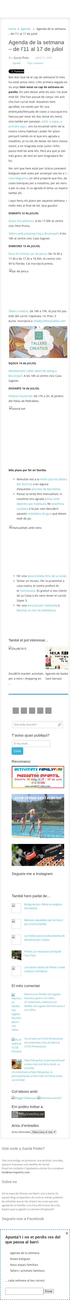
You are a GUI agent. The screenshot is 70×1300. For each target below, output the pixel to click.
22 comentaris (37, 1076)
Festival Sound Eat (20, 396)
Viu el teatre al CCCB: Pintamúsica (43, 1038)
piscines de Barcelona (46, 489)
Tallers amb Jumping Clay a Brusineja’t (33, 233)
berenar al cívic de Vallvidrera (36, 610)
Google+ (40, 711)
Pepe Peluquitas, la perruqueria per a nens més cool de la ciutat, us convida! (44, 1064)
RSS (48, 711)
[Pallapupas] (24, 1098)
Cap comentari (35, 63)
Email (24, 711)
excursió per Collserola (42, 605)
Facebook (32, 711)
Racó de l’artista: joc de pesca (28, 254)
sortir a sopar (50, 121)
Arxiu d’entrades (21, 1132)
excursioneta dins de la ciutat (46, 576)
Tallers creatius (18, 311)
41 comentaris (44, 1006)
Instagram (16, 711)
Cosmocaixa (27, 590)
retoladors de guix (40, 513)
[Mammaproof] (49, 1098)
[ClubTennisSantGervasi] (38, 837)
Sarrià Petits (21, 57)
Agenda (26, 29)
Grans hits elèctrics (21, 221)
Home (12, 29)
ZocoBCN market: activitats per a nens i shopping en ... (26, 678)
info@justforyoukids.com (49, 321)
